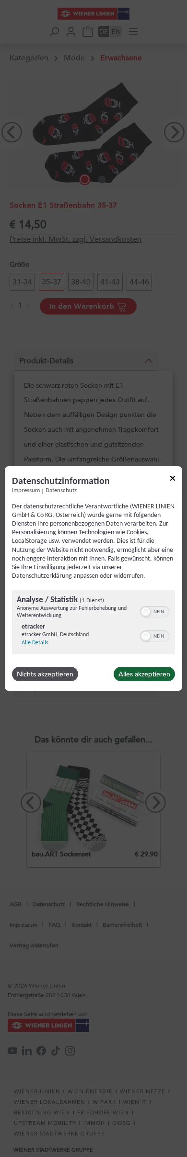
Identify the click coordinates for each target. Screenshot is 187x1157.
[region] (93, 623)
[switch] (154, 611)
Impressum (26, 491)
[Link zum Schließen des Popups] (172, 479)
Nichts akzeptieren (45, 674)
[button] (145, 611)
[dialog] (93, 578)
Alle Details (35, 643)
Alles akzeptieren (144, 674)
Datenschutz (61, 491)
